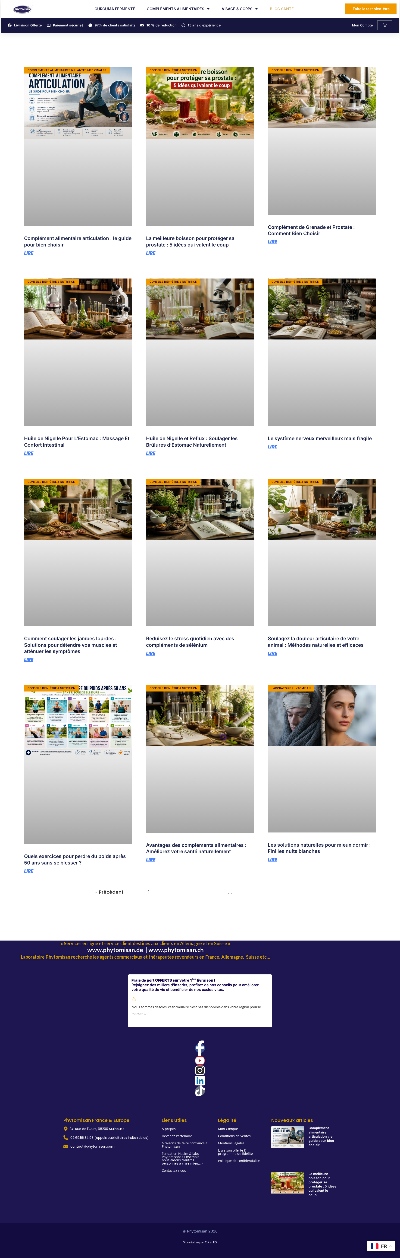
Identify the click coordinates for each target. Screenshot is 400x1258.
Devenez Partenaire (177, 1136)
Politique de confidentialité (239, 1161)
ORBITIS (211, 1242)
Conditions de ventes (234, 1136)
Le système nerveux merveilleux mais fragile (320, 438)
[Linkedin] (200, 1080)
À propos (169, 1129)
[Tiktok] (200, 1091)
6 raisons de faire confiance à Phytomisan (184, 1145)
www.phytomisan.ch (176, 950)
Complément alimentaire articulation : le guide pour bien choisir (321, 1136)
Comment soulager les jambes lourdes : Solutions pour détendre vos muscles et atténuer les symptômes (70, 645)
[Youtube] (200, 1061)
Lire (28, 253)
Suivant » (294, 892)
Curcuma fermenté (114, 8)
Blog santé (282, 8)
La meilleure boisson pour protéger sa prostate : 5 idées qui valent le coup (322, 1184)
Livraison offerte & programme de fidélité (235, 1152)
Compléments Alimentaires (175, 8)
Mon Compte (362, 25)
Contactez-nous (174, 1170)
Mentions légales (231, 1143)
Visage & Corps (237, 8)
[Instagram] (200, 1070)
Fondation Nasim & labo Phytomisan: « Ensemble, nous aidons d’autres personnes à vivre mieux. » (182, 1158)
